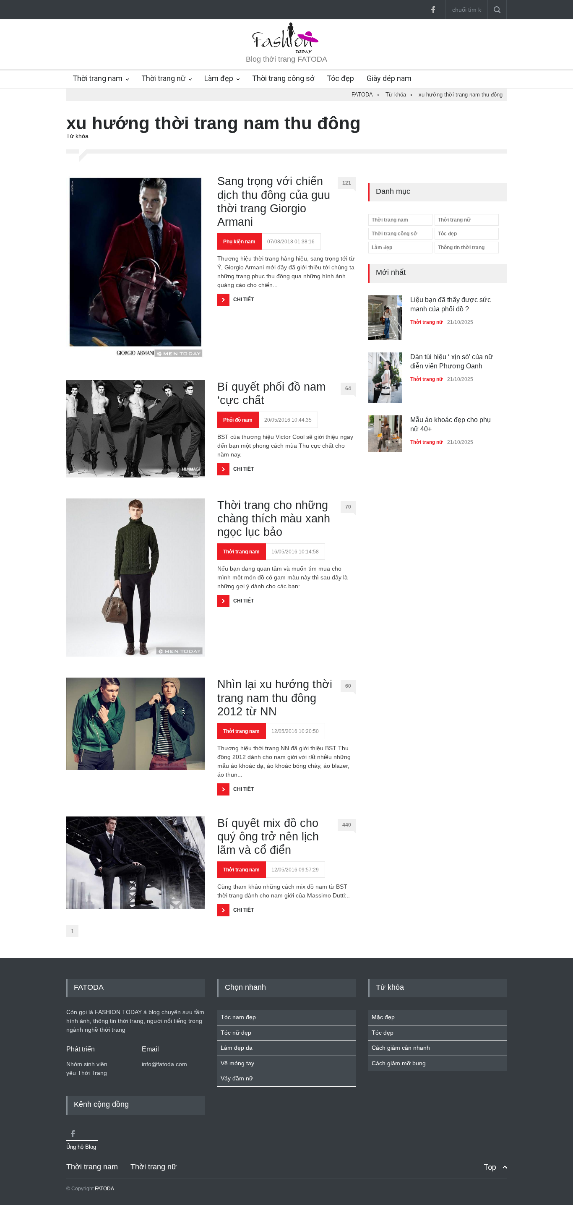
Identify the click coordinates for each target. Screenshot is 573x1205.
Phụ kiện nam (239, 242)
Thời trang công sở (283, 78)
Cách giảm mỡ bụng (399, 1063)
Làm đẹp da (237, 1047)
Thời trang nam (97, 78)
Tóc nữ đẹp (236, 1032)
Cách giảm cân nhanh (401, 1047)
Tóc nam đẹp (238, 1017)
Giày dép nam (389, 78)
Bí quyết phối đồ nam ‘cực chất (271, 394)
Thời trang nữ (163, 78)
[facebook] (433, 9)
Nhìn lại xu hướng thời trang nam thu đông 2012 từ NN (274, 698)
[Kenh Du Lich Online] (72, 1133)
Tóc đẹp (340, 78)
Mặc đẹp (383, 1017)
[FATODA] (286, 52)
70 (348, 507)
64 (348, 388)
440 (346, 825)
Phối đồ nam (238, 420)
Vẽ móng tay (237, 1063)
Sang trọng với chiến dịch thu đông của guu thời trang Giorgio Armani (273, 201)
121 (346, 183)
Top (490, 1167)
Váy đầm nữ (237, 1078)
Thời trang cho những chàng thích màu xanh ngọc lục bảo (273, 519)
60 (348, 686)
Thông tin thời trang (461, 247)
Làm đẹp (218, 78)
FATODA (104, 1189)
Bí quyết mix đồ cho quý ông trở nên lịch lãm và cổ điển (268, 837)
